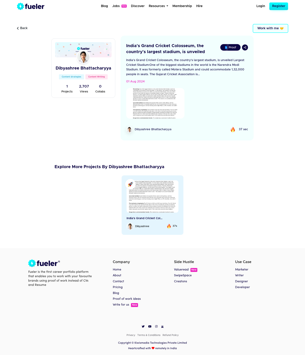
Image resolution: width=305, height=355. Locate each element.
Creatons (180, 281)
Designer (241, 281)
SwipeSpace (183, 275)
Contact (118, 281)
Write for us (125, 304)
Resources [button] (157, 6)
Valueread (185, 269)
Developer (242, 287)
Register (278, 6)
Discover (138, 6)
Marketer (241, 269)
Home (117, 269)
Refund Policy (171, 335)
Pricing (118, 287)
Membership (182, 6)
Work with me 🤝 (270, 28)
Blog (104, 6)
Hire (199, 6)
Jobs (119, 6)
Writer (239, 275)
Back (24, 28)
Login (260, 6)
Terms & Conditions (148, 335)
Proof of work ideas (127, 298)
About (117, 275)
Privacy (131, 335)
